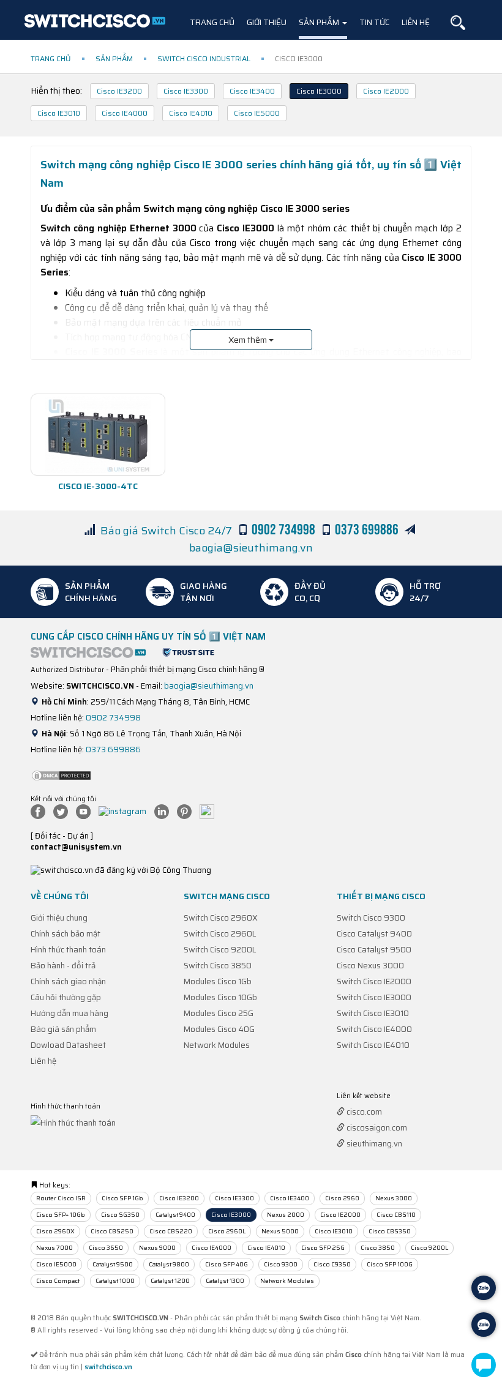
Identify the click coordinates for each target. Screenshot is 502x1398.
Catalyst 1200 (170, 1280)
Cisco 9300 (281, 1264)
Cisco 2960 (342, 1198)
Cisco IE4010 (190, 113)
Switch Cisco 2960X (221, 917)
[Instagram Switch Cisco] (125, 810)
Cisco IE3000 (319, 91)
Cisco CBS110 (396, 1214)
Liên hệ (416, 22)
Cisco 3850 (378, 1247)
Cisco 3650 (106, 1247)
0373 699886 (113, 749)
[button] (457, 23)
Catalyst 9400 (175, 1214)
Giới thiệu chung (59, 917)
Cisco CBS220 (170, 1231)
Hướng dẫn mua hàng (69, 1013)
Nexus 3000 (393, 1198)
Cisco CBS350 (390, 1231)
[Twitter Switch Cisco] (63, 810)
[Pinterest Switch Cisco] (187, 810)
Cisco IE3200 (119, 91)
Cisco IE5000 (257, 113)
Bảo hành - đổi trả (63, 965)
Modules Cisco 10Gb (220, 997)
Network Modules (217, 1045)
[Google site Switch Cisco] (210, 810)
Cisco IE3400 (252, 91)
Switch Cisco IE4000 (374, 1029)
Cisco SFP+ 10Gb (60, 1214)
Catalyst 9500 (112, 1264)
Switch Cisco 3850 (218, 965)
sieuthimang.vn (373, 1143)
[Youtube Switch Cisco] (86, 810)
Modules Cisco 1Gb (218, 981)
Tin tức (374, 22)
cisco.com (363, 1111)
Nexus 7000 (54, 1247)
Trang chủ (212, 22)
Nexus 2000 (285, 1214)
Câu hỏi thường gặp (66, 997)
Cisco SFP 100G (390, 1264)
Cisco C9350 (332, 1264)
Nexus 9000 (157, 1247)
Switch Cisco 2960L (220, 933)
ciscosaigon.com (376, 1127)
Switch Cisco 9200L (220, 949)
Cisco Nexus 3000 (370, 965)
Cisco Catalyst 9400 (374, 933)
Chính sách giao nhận (68, 981)
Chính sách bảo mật (65, 933)
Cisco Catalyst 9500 (374, 949)
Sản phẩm (320, 22)
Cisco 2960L (226, 1231)
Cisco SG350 (120, 1214)
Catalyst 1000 (115, 1280)
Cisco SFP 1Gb (122, 1198)
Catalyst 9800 (169, 1264)
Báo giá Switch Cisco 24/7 (166, 530)
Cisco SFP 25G (323, 1247)
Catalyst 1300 (225, 1280)
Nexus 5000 (280, 1231)
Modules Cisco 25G (218, 1013)
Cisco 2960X (55, 1231)
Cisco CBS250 (112, 1231)
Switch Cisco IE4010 (373, 1045)
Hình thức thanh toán (68, 949)
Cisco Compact (58, 1280)
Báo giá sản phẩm (63, 1029)
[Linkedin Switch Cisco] (164, 810)
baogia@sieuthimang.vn (251, 547)
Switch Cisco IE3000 (374, 997)
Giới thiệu (267, 22)
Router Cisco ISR (61, 1198)
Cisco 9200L (429, 1247)
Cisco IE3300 (185, 91)
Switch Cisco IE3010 (373, 1013)
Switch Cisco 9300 (371, 917)
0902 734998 (113, 717)
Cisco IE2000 (386, 91)
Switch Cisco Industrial (203, 58)
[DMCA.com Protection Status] (61, 774)
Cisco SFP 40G (226, 1264)
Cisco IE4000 (125, 113)
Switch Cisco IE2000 (374, 981)
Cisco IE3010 (58, 113)
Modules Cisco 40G (219, 1029)
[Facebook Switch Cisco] (41, 810)
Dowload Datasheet (68, 1045)
